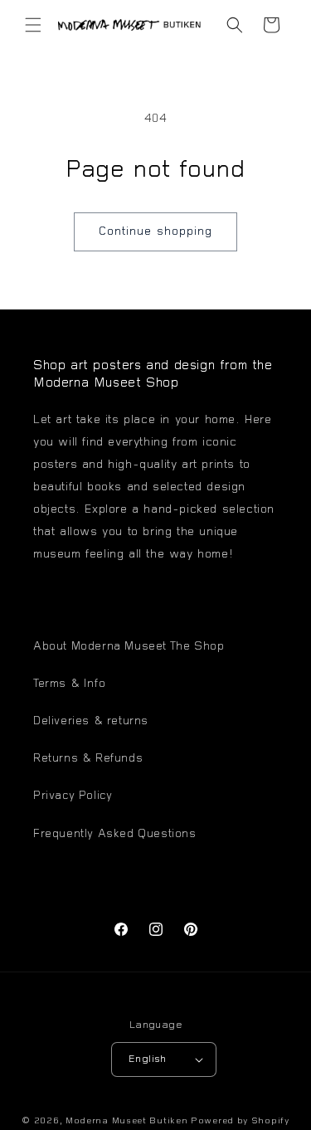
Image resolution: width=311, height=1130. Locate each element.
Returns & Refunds (88, 759)
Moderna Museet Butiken (126, 1121)
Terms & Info (69, 684)
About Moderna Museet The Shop (128, 647)
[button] (33, 25)
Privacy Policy (72, 796)
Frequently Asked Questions (115, 834)
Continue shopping (155, 232)
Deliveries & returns (90, 722)
